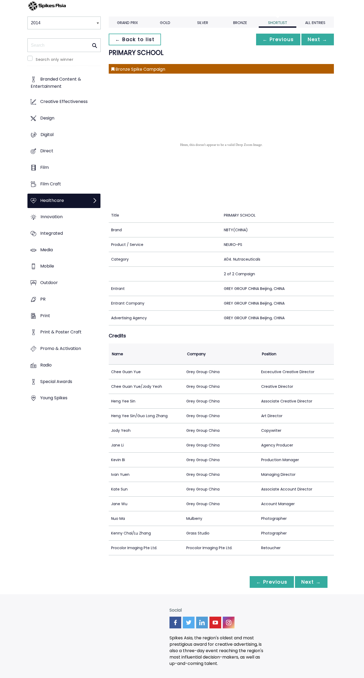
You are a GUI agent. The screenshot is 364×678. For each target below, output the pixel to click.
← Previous (278, 39)
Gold (165, 22)
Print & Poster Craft (61, 332)
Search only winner (54, 59)
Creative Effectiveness (64, 102)
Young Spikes (53, 398)
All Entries (315, 22)
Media (46, 250)
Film (44, 167)
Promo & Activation (60, 349)
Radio (46, 365)
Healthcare (52, 200)
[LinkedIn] (202, 622)
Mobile (47, 266)
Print (45, 316)
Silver (202, 22)
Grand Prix (127, 22)
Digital (47, 134)
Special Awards (56, 381)
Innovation (52, 217)
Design (47, 118)
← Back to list (135, 39)
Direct (46, 151)
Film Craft (50, 184)
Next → (317, 39)
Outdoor (49, 283)
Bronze (240, 22)
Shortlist (277, 22)
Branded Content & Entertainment (56, 83)
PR (43, 299)
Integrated (51, 233)
